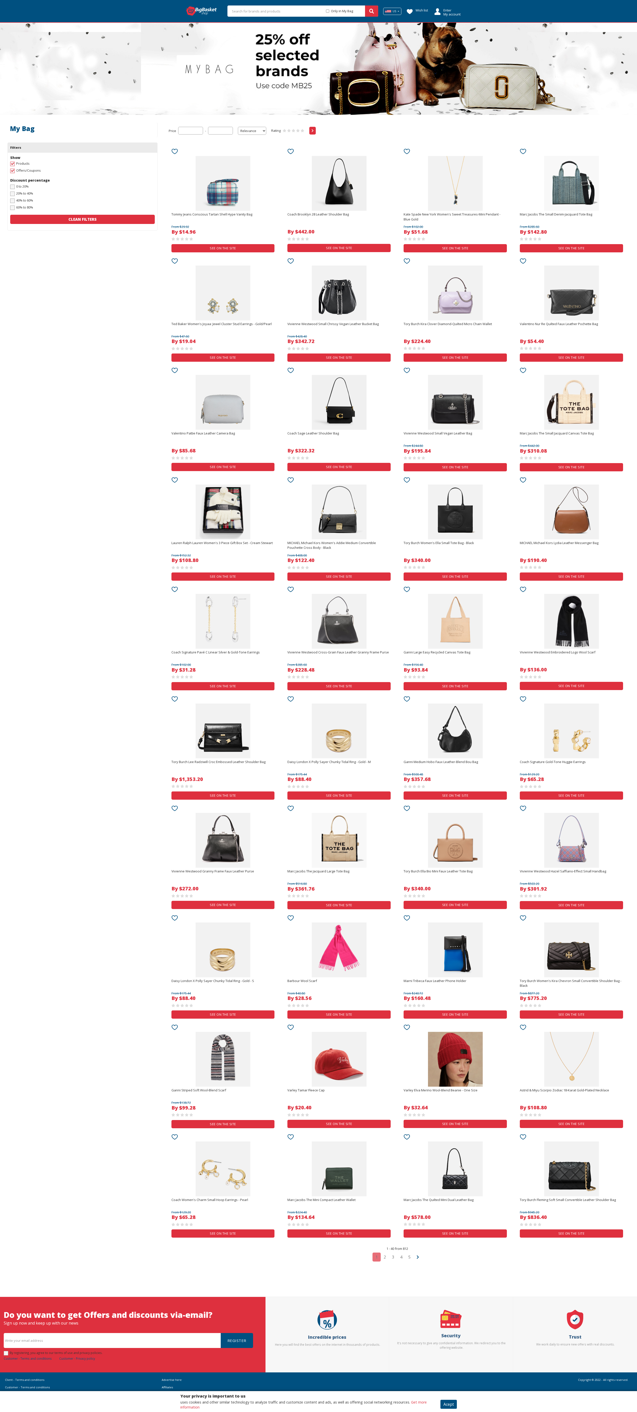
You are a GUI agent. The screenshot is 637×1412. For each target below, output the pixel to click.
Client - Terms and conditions (24, 1380)
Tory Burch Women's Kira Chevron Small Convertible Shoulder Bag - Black (570, 983)
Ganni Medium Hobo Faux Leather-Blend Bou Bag (441, 762)
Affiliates (167, 1387)
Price (172, 131)
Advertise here (172, 1380)
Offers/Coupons (28, 170)
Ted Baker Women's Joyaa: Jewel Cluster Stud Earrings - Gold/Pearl (221, 324)
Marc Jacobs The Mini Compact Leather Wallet (321, 1200)
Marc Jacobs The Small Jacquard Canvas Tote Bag (557, 433)
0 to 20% (22, 186)
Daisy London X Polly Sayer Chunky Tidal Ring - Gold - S (212, 981)
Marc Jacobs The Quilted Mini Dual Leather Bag (439, 1200)
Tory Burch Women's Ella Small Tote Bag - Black (439, 543)
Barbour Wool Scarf (302, 981)
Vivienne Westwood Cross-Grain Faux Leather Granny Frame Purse (338, 652)
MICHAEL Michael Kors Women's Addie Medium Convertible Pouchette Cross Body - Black (331, 545)
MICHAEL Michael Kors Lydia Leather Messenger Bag (559, 543)
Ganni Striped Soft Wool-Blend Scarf (198, 1090)
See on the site (223, 248)
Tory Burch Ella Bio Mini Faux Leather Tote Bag (438, 871)
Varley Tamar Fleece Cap (306, 1090)
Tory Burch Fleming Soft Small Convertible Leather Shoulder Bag (568, 1200)
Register (236, 1340)
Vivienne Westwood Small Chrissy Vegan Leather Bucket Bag (333, 324)
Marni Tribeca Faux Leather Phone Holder (435, 981)
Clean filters (82, 219)
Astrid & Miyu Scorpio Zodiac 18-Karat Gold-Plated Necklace (564, 1090)
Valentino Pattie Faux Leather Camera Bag (203, 433)
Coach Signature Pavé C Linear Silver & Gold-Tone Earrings (215, 652)
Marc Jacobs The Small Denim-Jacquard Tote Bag (556, 214)
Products (23, 163)
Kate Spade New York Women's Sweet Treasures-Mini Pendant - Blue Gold (452, 216)
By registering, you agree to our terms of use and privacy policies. (56, 1353)
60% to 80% (24, 207)
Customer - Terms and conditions (28, 1358)
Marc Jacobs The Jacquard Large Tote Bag (318, 871)
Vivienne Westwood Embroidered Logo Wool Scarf (557, 652)
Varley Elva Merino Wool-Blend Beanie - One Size (441, 1090)
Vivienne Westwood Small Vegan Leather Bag (438, 433)
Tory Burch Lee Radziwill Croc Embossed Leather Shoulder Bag (218, 762)
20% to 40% (24, 193)
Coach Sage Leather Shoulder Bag (313, 433)
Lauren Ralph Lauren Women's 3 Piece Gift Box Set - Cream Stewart (222, 543)
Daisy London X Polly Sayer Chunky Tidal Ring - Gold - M (329, 762)
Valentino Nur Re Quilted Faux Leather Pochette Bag (559, 324)
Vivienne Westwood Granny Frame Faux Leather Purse (212, 871)
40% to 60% (24, 200)
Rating (276, 130)
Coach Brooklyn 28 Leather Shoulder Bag (318, 214)
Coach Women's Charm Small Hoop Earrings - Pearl (209, 1200)
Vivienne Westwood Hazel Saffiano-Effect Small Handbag (563, 871)
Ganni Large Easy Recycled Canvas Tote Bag (437, 652)
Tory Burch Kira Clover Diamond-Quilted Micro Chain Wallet (448, 324)
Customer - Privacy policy (77, 1358)
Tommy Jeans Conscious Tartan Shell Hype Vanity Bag (211, 214)
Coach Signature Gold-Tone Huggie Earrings (553, 762)
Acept (448, 1404)
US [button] (394, 11)
